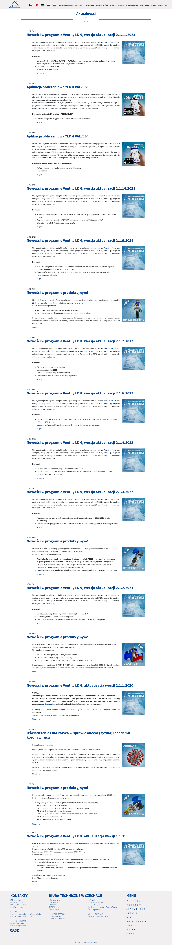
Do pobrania (132, 5)
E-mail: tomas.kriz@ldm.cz (98, 916)
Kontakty (144, 5)
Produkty (89, 5)
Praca (153, 5)
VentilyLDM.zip (110, 42)
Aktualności (102, 5)
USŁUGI (121, 5)
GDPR (160, 5)
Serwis (113, 5)
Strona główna (66, 5)
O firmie (79, 5)
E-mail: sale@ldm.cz (18, 926)
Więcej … (40, 73)
